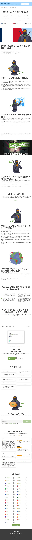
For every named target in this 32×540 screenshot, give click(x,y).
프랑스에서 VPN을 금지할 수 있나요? (24, 380)
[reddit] (19, 533)
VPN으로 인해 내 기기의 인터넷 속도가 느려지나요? (9, 375)
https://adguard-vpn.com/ (9, 314)
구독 (27, 421)
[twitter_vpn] (14, 533)
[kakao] (21, 533)
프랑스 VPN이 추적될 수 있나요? (24, 375)
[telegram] (17, 533)
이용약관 (14, 423)
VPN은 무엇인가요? (6, 371)
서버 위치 (6, 7)
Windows (3, 326)
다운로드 (20, 273)
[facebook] (12, 533)
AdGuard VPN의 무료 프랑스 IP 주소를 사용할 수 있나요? (8, 387)
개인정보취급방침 (9, 423)
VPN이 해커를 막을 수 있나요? (8, 379)
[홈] (5, 1)
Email (1, 419)
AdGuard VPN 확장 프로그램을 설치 (12, 274)
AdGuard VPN (3, 7)
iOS (13, 326)
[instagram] (10, 533)
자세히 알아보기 (20, 358)
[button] (30, 4)
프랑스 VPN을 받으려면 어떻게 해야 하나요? (24, 372)
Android (10, 326)
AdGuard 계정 (23, 274)
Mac (6, 326)
